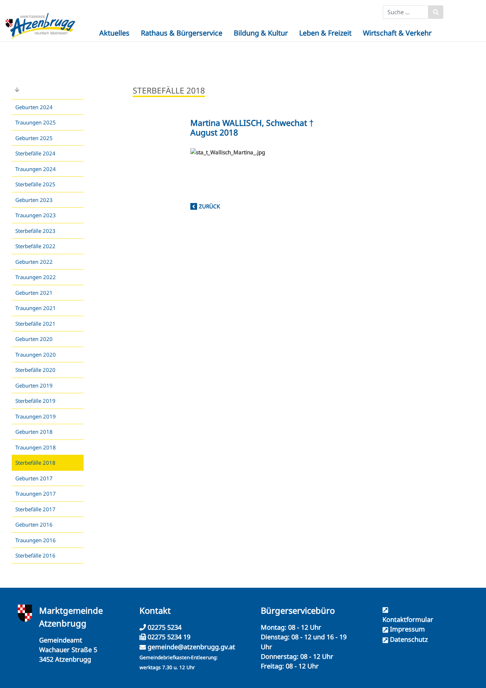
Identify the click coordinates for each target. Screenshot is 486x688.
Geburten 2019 (34, 385)
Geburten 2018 (34, 431)
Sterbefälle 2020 (35, 369)
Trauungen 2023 (35, 215)
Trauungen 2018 (35, 447)
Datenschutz (409, 639)
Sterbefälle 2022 (35, 246)
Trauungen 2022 (35, 277)
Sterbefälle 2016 (35, 555)
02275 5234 (163, 627)
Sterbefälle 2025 (35, 184)
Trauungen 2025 (35, 122)
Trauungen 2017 (35, 493)
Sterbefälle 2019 (35, 400)
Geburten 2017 (34, 478)
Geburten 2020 (34, 338)
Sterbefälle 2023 (35, 230)
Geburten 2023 (34, 199)
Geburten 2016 (34, 524)
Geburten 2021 (34, 292)
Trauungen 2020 (35, 354)
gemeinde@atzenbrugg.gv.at (191, 646)
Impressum (407, 629)
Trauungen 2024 (35, 168)
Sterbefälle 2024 (35, 153)
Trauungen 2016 (35, 540)
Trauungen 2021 (35, 307)
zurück (209, 206)
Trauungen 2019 (35, 416)
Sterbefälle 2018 (35, 462)
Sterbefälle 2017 (35, 509)
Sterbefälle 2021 (35, 323)
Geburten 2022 (34, 261)
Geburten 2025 (34, 138)
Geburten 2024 (34, 107)
